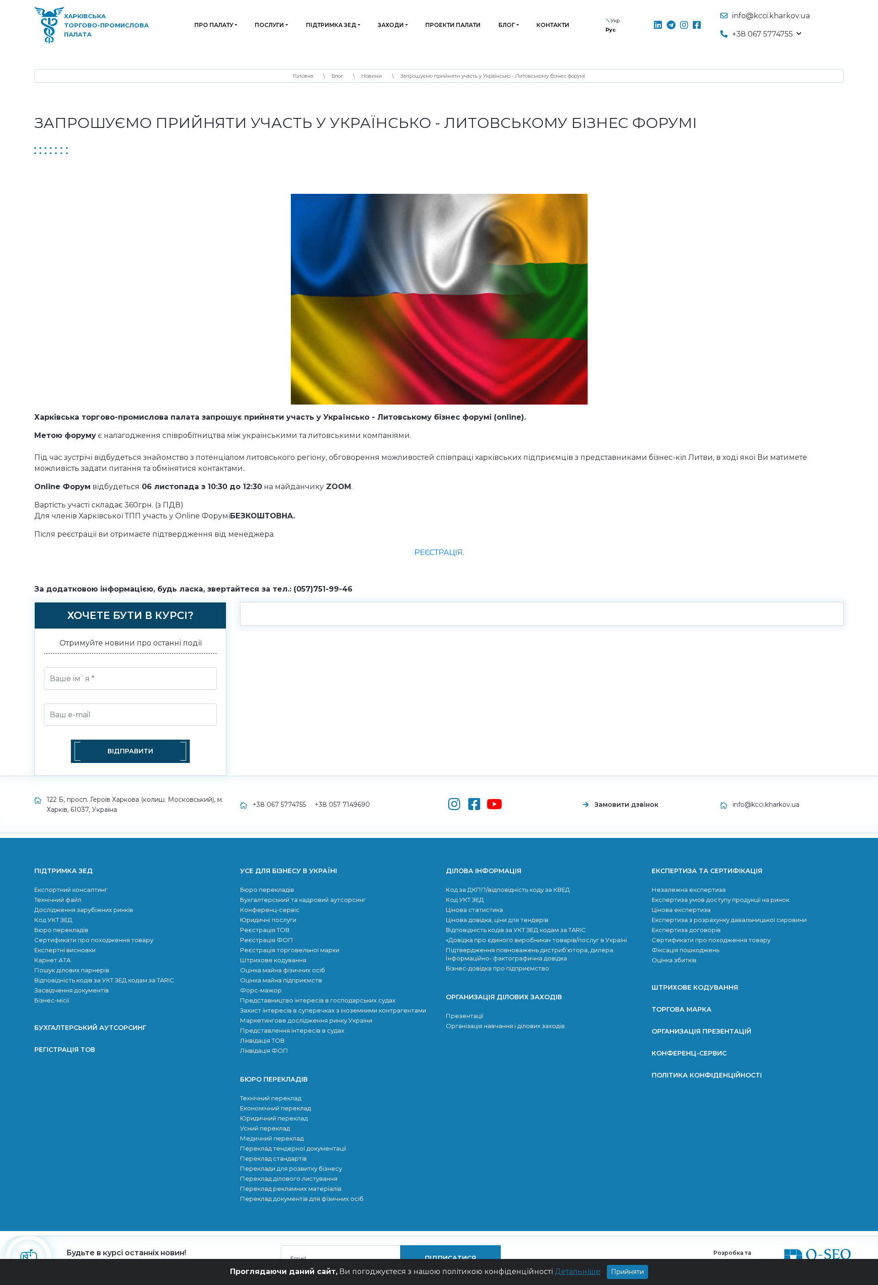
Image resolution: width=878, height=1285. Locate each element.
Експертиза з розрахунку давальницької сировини (729, 919)
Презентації (464, 1015)
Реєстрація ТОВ (264, 929)
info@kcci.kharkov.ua (771, 15)
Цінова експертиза (681, 909)
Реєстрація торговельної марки (289, 950)
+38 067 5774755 (279, 804)
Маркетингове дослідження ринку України (306, 1020)
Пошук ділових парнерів (71, 970)
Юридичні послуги (268, 919)
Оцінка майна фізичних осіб (282, 970)
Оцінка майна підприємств (281, 980)
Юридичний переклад (274, 1118)
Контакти (552, 24)
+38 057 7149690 (342, 804)
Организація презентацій (701, 1031)
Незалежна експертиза (689, 889)
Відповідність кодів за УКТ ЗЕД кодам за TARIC (104, 980)
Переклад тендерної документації (293, 1148)
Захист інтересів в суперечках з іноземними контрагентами (333, 1010)
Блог (506, 24)
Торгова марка (682, 1009)
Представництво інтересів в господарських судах (318, 1000)
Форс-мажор (261, 990)
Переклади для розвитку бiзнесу (291, 1168)
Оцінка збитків (674, 960)
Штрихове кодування (273, 960)
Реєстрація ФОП (266, 940)
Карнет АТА (52, 960)
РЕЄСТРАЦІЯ (438, 552)
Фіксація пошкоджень (685, 950)
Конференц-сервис (689, 1053)
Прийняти (627, 1272)
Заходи (391, 24)
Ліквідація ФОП (264, 1050)
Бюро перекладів (61, 929)
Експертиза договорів (686, 929)
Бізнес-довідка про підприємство (497, 968)
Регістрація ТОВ (64, 1049)
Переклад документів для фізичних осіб (302, 1198)
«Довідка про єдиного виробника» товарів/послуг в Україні (536, 940)
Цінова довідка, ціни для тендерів (497, 919)
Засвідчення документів (71, 990)
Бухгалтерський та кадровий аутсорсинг (303, 899)
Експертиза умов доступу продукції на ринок (720, 899)
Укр (615, 20)
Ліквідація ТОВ (262, 1040)
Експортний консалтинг (70, 889)
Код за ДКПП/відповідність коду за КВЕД (508, 889)
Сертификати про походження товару (93, 940)
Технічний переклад (270, 1098)
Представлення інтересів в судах (292, 1030)
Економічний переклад (275, 1108)
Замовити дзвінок (626, 804)
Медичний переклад (272, 1138)
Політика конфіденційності (707, 1075)
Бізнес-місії (51, 1000)
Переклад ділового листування (288, 1178)
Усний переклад (265, 1128)
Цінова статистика (474, 909)
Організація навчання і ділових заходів (505, 1025)
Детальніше (577, 1271)
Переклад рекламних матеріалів (291, 1188)
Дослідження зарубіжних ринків (83, 909)
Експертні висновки (65, 950)
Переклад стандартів (273, 1158)
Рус (610, 30)
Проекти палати (453, 24)
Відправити (130, 751)
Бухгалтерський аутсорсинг (90, 1028)
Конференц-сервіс (270, 909)
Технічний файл (57, 899)
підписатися (450, 1258)
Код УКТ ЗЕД (53, 919)
